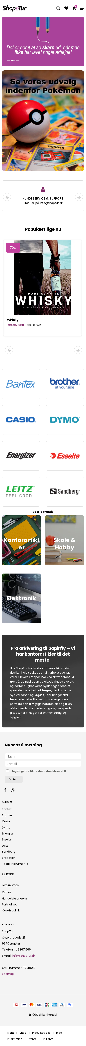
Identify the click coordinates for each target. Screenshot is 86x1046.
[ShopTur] (14, 8)
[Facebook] (7, 790)
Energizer (8, 833)
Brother (7, 815)
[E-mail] (43, 764)
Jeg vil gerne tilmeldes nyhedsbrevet (39, 770)
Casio (6, 821)
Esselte (7, 839)
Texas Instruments (15, 864)
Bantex (7, 809)
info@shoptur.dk (23, 956)
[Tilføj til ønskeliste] (66, 9)
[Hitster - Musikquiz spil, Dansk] (42, 277)
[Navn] (43, 756)
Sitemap (8, 974)
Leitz (5, 846)
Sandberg (8, 852)
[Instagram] (14, 790)
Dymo (6, 828)
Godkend (13, 779)
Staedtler (8, 858)
